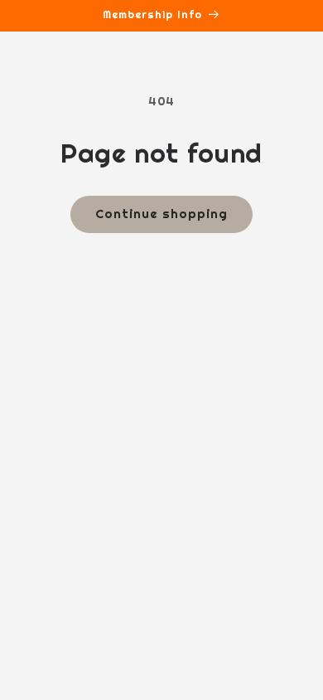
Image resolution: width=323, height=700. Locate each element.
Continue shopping (161, 213)
